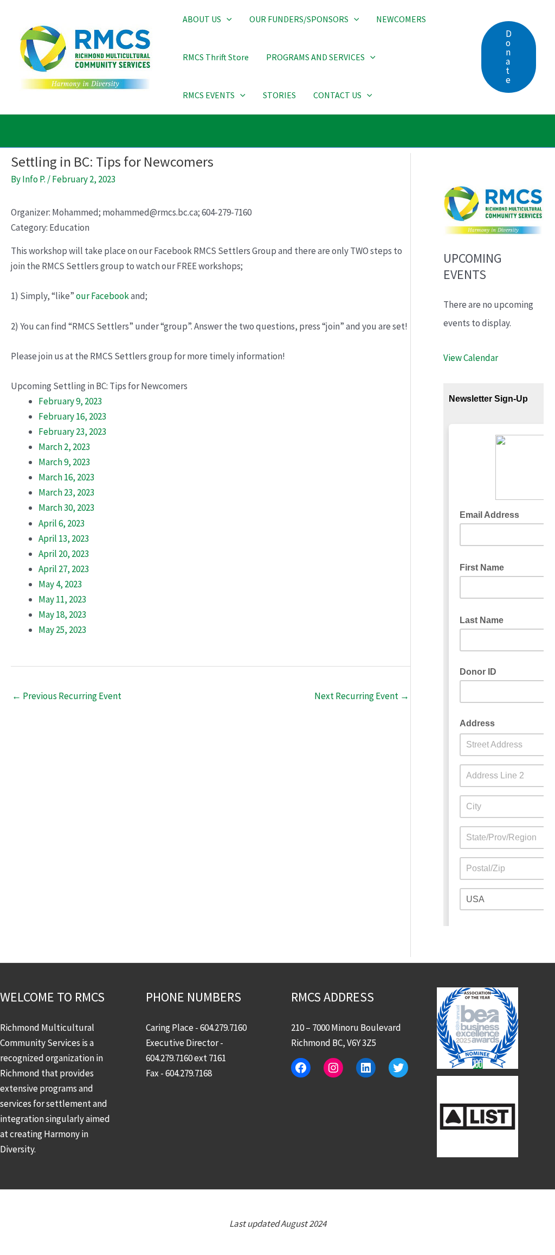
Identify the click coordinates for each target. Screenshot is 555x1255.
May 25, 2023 (62, 630)
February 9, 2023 (70, 401)
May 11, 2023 (62, 599)
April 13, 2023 (63, 538)
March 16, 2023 (66, 477)
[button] (226, 19)
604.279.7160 (223, 1028)
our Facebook (102, 296)
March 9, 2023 (64, 462)
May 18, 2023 (62, 614)
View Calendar (470, 358)
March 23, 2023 (66, 492)
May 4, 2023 (60, 584)
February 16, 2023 (72, 416)
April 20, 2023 (63, 554)
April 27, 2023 (63, 569)
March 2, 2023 (64, 447)
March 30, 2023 (66, 508)
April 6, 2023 (61, 523)
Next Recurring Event (361, 696)
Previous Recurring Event (66, 696)
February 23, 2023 (72, 432)
